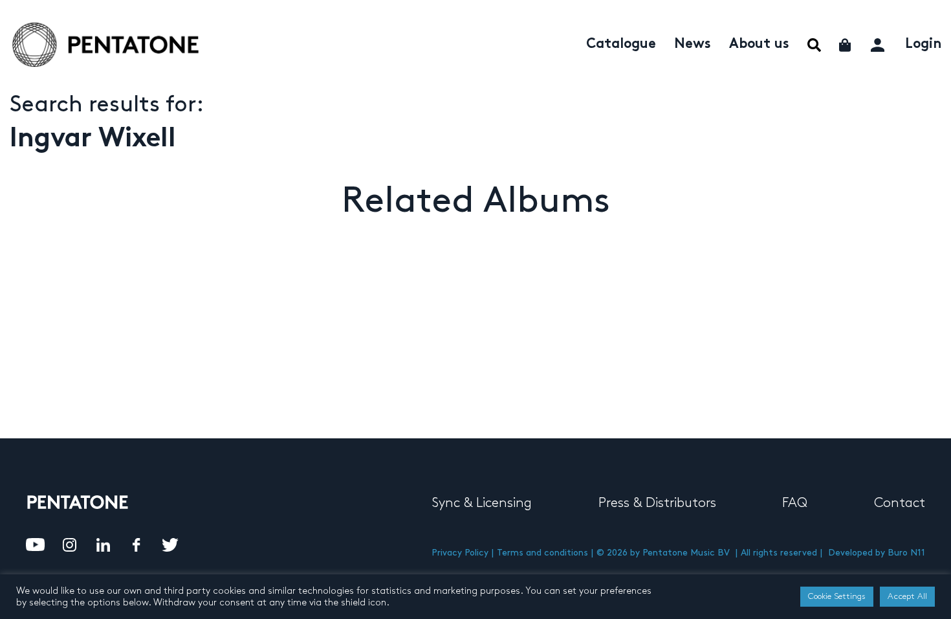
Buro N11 (906, 552)
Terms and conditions (542, 552)
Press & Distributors (657, 503)
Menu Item (814, 45)
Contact (899, 503)
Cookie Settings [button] (837, 596)
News (692, 44)
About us (759, 44)
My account (879, 43)
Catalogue (621, 44)
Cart (846, 45)
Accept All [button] (907, 596)
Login (923, 44)
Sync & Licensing (482, 503)
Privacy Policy (460, 552)
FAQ (794, 503)
